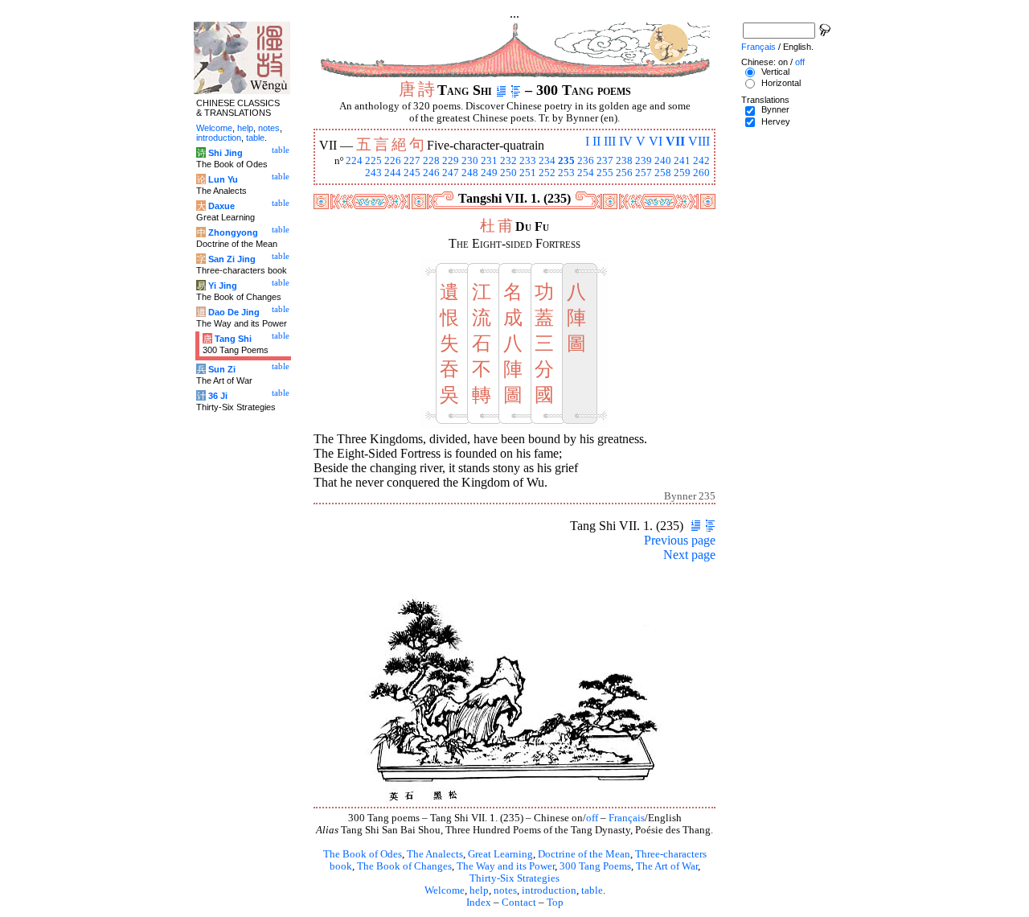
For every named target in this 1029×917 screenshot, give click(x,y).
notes (505, 890)
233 (527, 161)
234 (547, 161)
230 (469, 161)
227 (412, 161)
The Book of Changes (404, 866)
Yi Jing (222, 285)
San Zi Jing (232, 259)
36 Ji (218, 396)
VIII (699, 141)
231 (489, 161)
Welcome (444, 890)
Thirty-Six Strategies (514, 878)
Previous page (679, 540)
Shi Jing (225, 153)
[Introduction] (501, 90)
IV (626, 141)
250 (508, 173)
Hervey (775, 121)
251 (527, 173)
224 (354, 161)
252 (547, 173)
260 (701, 173)
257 (643, 173)
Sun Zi (222, 369)
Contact (519, 902)
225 (373, 161)
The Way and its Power (506, 866)
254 (585, 173)
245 (412, 173)
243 (373, 173)
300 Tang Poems (595, 866)
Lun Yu (223, 179)
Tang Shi (233, 338)
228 (431, 161)
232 (508, 161)
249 (489, 173)
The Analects (435, 854)
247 (450, 173)
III (610, 141)
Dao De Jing (234, 312)
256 (624, 173)
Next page (689, 554)
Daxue (221, 206)
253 (566, 173)
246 (431, 173)
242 (701, 161)
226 (392, 161)
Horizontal (781, 83)
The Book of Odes (362, 854)
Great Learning (500, 854)
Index (478, 902)
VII (675, 141)
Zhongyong (233, 232)
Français (627, 818)
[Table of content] (515, 90)
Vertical (775, 71)
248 (469, 173)
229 (450, 161)
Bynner (775, 109)
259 (682, 173)
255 (604, 173)
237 (604, 161)
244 (392, 173)
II (596, 141)
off (592, 818)
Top (555, 902)
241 (682, 161)
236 (585, 161)
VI (655, 141)
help (479, 890)
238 (624, 161)
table (592, 890)
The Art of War (667, 866)
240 (662, 161)
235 (566, 161)
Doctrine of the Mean (584, 854)
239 (643, 161)
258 (662, 173)
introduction (549, 890)
